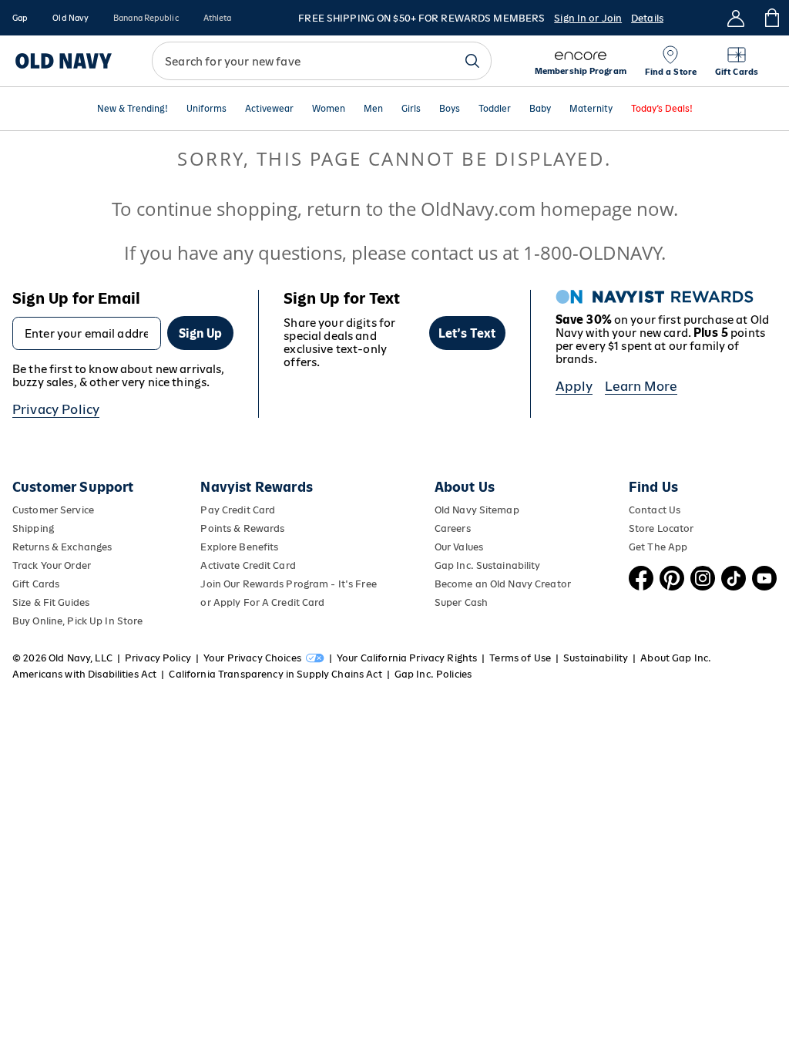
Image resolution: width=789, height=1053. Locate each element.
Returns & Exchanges (62, 547)
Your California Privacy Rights (407, 658)
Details (647, 18)
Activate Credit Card (247, 565)
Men (373, 109)
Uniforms (206, 109)
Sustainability (595, 658)
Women (328, 109)
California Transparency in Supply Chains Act (275, 674)
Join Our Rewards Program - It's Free (288, 584)
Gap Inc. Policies (433, 674)
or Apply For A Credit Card (262, 602)
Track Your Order (51, 565)
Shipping (33, 528)
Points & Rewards (242, 528)
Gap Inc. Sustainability (488, 565)
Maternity (591, 109)
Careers (453, 528)
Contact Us (654, 510)
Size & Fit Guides (50, 602)
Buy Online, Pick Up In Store (77, 621)
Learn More (641, 386)
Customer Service (53, 510)
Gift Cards (35, 584)
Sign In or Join (588, 18)
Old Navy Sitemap (477, 510)
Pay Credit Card (237, 510)
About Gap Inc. (675, 658)
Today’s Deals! (662, 109)
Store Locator (661, 528)
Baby (540, 109)
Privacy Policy (55, 409)
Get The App (658, 547)
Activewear (269, 109)
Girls (411, 109)
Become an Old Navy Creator (503, 584)
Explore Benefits (239, 547)
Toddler (494, 109)
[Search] (472, 60)
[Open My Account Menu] (736, 17)
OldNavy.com (478, 208)
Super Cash (461, 602)
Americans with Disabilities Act (84, 674)
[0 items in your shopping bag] (771, 17)
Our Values (459, 547)
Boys (449, 109)
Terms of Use (520, 658)
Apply (574, 386)
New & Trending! (132, 109)
